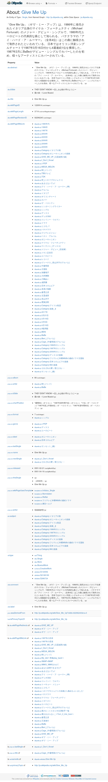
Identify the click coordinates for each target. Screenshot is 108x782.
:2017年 (41, 312)
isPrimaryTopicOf (16, 619)
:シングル (42, 209)
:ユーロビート (44, 256)
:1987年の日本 (44, 638)
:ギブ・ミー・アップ (46, 628)
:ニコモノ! (42, 226)
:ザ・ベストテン (45, 203)
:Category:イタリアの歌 (48, 150)
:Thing (38, 555)
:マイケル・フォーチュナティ (50, 242)
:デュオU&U (43, 216)
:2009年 (41, 147)
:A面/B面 (41, 328)
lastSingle (14, 446)
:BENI (40, 331)
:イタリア (42, 193)
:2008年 (41, 143)
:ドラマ (41, 222)
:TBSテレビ (43, 173)
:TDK (40, 176)
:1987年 (41, 130)
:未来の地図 (43, 289)
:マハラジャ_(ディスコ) (48, 246)
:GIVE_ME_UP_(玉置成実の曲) (51, 156)
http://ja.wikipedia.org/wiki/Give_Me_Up (51, 619)
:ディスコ (42, 213)
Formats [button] (52, 3)
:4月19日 (41, 325)
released (14, 468)
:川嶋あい (42, 279)
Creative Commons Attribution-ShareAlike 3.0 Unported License (76, 779)
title (10, 99)
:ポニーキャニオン (45, 239)
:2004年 (41, 133)
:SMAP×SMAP (44, 661)
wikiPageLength (16, 111)
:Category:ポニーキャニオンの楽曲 (52, 153)
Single (24, 17)
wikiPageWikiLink (16, 123)
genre (13, 423)
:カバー (41, 199)
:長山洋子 (42, 298)
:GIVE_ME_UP (44, 625)
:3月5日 (41, 322)
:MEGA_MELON (45, 166)
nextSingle (15, 458)
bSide (11, 89)
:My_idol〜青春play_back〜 (49, 658)
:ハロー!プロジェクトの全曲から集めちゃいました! (59, 691)
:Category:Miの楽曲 (46, 364)
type (10, 555)
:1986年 (41, 127)
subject (12, 516)
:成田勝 (41, 282)
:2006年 (41, 140)
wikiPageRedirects (18, 625)
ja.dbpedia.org (87, 17)
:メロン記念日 (44, 252)
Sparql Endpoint (94, 3)
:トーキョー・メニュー (47, 684)
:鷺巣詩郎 (42, 302)
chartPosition (16, 402)
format (13, 414)
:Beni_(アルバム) (45, 338)
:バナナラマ (43, 229)
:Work (38, 562)
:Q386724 (41, 578)
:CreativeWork (43, 568)
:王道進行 (42, 720)
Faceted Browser (74, 3)
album (13, 377)
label (12, 436)
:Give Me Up (45, 759)
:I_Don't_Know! (44, 160)
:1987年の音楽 (44, 641)
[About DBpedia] (14, 3)
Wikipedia (36, 779)
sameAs (14, 759)
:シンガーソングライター (48, 206)
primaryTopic (16, 765)
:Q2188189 (42, 575)
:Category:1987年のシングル (50, 348)
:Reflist (41, 497)
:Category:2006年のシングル (50, 351)
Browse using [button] (34, 3)
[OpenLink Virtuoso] (32, 775)
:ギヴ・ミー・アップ (46, 632)
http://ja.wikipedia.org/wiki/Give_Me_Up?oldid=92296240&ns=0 (61, 612)
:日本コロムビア (45, 285)
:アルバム (42, 189)
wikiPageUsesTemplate (20, 490)
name (13, 452)
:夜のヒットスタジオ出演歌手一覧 (52, 710)
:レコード (42, 259)
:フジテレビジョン (45, 232)
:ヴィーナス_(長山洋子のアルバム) (52, 262)
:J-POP (41, 163)
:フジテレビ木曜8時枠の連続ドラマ (53, 500)
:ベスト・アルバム (45, 236)
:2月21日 (41, 315)
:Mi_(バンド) (43, 170)
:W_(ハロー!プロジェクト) (49, 180)
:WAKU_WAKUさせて (47, 664)
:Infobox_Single (45, 490)
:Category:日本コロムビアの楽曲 (51, 361)
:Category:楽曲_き (45, 308)
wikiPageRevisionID (17, 117)
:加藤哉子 (42, 272)
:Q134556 (41, 571)
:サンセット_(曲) (45, 371)
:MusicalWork (41, 565)
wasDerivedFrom (16, 612)
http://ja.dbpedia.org (54, 17)
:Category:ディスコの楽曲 (49, 355)
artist (12, 383)
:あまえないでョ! (45, 183)
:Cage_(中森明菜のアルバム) (50, 341)
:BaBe (40, 335)
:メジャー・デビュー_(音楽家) (50, 249)
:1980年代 (42, 123)
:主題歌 (41, 269)
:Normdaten (43, 493)
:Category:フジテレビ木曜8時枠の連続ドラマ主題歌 (59, 358)
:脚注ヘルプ (43, 503)
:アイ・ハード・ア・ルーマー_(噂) (52, 186)
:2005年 (41, 137)
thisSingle (14, 477)
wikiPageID (14, 105)
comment (13, 584)
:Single (39, 558)
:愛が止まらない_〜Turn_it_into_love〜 (54, 714)
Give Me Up (33, 11)
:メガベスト (43, 700)
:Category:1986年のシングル (50, 345)
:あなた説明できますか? (48, 667)
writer (13, 509)
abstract (12, 67)
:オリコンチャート (45, 196)
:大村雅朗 (42, 275)
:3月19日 (41, 318)
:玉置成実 (42, 295)
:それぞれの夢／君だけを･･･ (50, 368)
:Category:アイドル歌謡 (48, 305)
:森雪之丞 (42, 292)
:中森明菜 (42, 265)
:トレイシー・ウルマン (47, 219)
